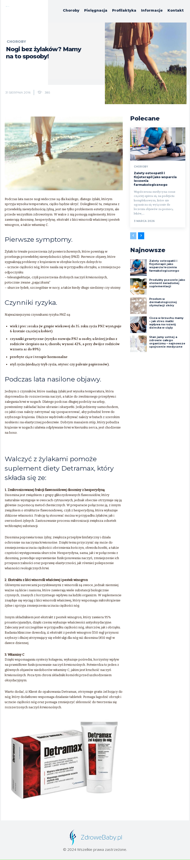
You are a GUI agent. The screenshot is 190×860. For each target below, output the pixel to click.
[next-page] (141, 235)
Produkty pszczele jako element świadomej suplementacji (167, 283)
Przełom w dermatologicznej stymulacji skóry (163, 302)
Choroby (16, 41)
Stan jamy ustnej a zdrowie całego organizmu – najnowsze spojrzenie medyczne (167, 342)
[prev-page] (133, 235)
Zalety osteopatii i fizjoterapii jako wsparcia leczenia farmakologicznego (164, 265)
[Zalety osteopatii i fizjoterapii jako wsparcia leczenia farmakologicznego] (157, 144)
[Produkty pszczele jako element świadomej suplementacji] (138, 286)
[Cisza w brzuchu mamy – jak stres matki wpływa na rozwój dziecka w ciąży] (138, 324)
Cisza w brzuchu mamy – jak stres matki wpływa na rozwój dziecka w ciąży (166, 323)
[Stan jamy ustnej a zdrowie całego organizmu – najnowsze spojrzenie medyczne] (138, 343)
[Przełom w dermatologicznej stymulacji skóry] (138, 305)
